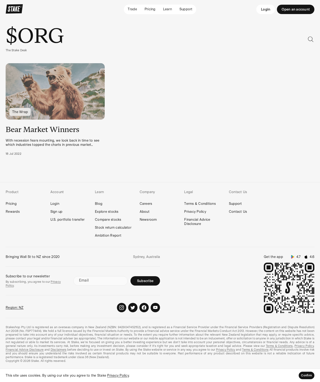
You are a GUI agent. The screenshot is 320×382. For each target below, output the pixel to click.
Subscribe (145, 281)
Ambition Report (108, 235)
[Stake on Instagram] (121, 307)
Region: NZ (15, 307)
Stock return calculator (113, 227)
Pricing (11, 204)
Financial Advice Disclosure (197, 222)
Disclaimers (59, 349)
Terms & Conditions (200, 204)
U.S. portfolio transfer (67, 219)
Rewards (13, 211)
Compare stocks (108, 219)
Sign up (56, 211)
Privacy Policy (195, 211)
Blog (98, 204)
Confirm (306, 375)
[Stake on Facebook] (144, 307)
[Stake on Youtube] (155, 307)
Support (235, 204)
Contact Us (238, 211)
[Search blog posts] (310, 39)
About (144, 211)
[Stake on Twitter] (133, 307)
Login (265, 9)
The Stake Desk (16, 50)
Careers (146, 204)
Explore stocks (107, 211)
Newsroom (148, 219)
